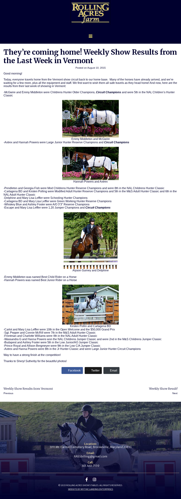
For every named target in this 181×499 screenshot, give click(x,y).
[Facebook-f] (86, 479)
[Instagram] (94, 479)
